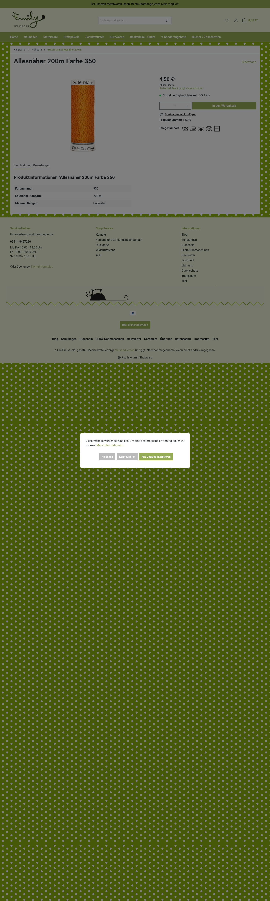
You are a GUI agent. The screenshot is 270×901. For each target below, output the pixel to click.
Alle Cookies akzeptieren (156, 456)
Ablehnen (107, 456)
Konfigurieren (127, 456)
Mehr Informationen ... (110, 445)
